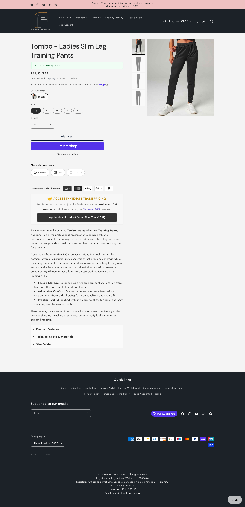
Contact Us (90, 388)
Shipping (50, 78)
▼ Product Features (45, 329)
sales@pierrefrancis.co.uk (126, 493)
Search (64, 388)
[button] (82, 17)
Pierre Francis (45, 454)
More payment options (67, 154)
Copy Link (78, 172)
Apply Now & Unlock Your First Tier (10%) (77, 217)
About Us (76, 388)
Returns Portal (107, 388)
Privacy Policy (91, 393)
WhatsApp (42, 172)
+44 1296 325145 (126, 489)
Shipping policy (151, 388)
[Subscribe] (87, 413)
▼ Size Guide (41, 344)
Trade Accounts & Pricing (147, 393)
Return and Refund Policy (116, 393)
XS (35, 110)
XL (78, 110)
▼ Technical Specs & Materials (52, 337)
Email (60, 172)
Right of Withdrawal (129, 388)
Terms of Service (173, 388)
